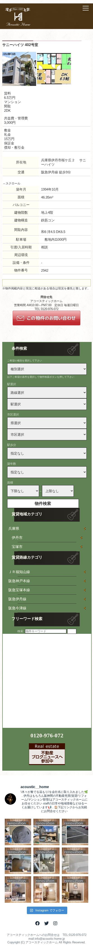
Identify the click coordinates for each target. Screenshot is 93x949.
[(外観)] (19, 85)
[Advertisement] (46, 680)
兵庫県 (13, 528)
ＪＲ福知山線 (19, 572)
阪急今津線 (17, 608)
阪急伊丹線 (17, 599)
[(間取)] (54, 85)
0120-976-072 (46, 735)
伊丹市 (17, 538)
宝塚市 (17, 547)
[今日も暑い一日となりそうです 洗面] (75, 889)
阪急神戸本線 (19, 581)
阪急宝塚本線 (19, 590)
